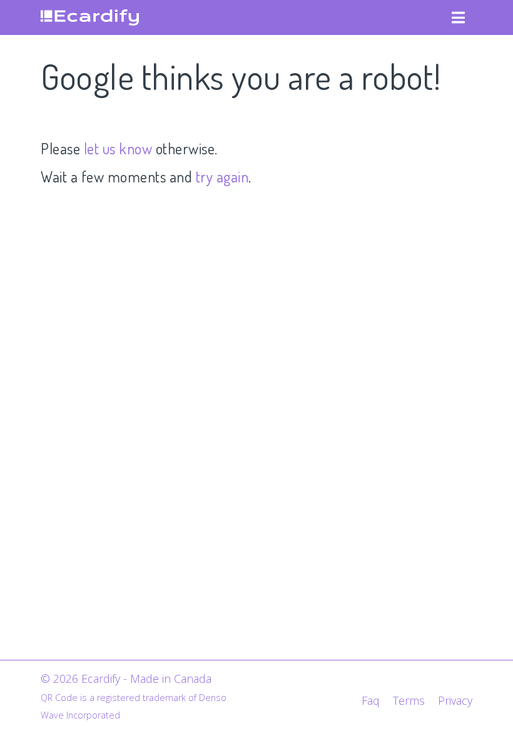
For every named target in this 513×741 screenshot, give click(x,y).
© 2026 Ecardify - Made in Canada (126, 678)
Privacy (455, 700)
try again (222, 176)
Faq (371, 700)
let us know (118, 148)
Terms (409, 700)
